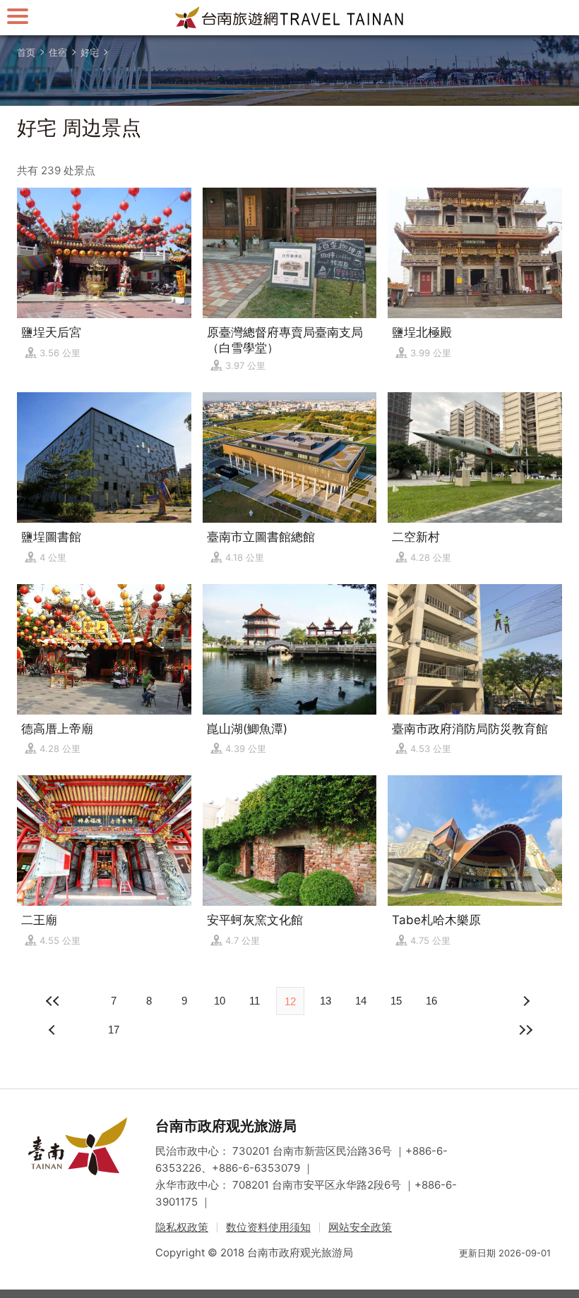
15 (396, 1001)
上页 (525, 1001)
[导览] (17, 16)
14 (360, 1001)
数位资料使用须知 (268, 1227)
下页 (54, 1030)
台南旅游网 (289, 17)
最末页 (525, 1030)
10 (219, 1001)
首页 (26, 52)
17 (113, 1030)
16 (431, 1001)
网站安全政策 (360, 1227)
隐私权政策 (181, 1227)
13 (325, 1001)
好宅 (89, 52)
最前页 (54, 1001)
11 (254, 1001)
